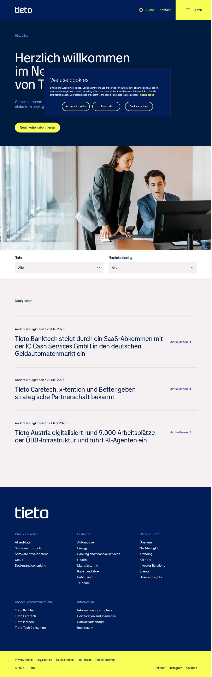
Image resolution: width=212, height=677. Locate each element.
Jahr (18, 257)
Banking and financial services (98, 554)
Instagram (175, 668)
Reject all (106, 106)
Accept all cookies (75, 106)
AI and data (22, 542)
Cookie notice (65, 660)
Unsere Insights (151, 577)
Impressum (85, 628)
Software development (31, 554)
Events (144, 571)
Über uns (146, 542)
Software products (28, 548)
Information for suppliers (94, 610)
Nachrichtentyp (120, 257)
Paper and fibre (88, 571)
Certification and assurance (96, 616)
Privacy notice (24, 660)
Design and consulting (30, 565)
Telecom (83, 583)
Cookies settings (139, 106)
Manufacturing (87, 565)
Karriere (146, 560)
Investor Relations (152, 565)
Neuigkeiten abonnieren (37, 127)
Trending (146, 554)
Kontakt (165, 10)
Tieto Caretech (25, 616)
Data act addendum (91, 622)
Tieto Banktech (25, 610)
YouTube (191, 668)
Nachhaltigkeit (150, 548)
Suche (150, 10)
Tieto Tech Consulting (30, 628)
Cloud (19, 560)
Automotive (85, 542)
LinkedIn (159, 668)
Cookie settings (105, 660)
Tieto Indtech (24, 622)
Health (82, 560)
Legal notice (44, 660)
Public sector (86, 577)
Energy (82, 548)
